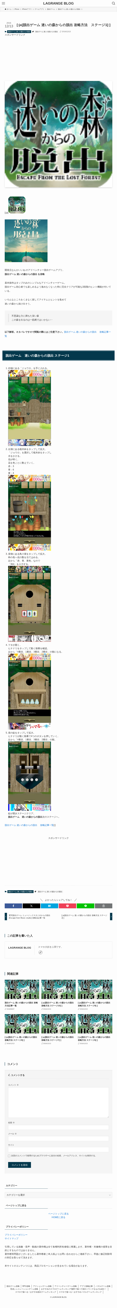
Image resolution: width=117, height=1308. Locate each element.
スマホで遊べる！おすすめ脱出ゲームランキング (35, 1292)
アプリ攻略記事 (86, 1286)
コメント (13, 1085)
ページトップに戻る (58, 1214)
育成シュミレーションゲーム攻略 (24, 1289)
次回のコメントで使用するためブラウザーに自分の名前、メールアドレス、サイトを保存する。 (54, 1155)
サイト (11, 1145)
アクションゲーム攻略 (42, 1286)
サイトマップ (11, 1238)
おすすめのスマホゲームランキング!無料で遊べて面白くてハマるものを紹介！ (74, 1289)
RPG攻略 (26, 1286)
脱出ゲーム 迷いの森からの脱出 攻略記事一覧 (29, 825)
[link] (40, 952)
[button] (13, 905)
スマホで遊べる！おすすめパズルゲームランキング (80, 1292)
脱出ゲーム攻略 (13, 1286)
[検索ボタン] (113, 3)
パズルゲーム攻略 (103, 1286)
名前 (11, 1122)
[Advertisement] (58, 56)
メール (12, 1134)
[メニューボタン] (3, 3)
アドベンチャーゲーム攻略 (66, 1286)
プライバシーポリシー (16, 1235)
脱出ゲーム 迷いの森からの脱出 (19, 31)
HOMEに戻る (58, 1217)
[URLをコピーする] (103, 905)
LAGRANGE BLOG (58, 3)
